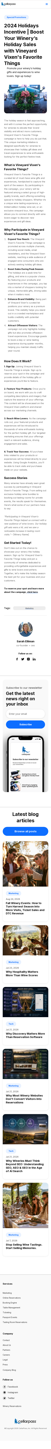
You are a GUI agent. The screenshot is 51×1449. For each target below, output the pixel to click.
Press (5, 1364)
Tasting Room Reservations (15, 1322)
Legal (5, 1360)
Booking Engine (10, 1303)
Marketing (7, 1293)
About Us (7, 1345)
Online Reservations (12, 1298)
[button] (47, 4)
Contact (6, 1340)
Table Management (11, 1307)
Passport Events (10, 1317)
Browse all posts (26, 831)
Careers (6, 1355)
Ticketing (7, 1312)
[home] (8, 3)
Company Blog (9, 1370)
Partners (6, 1350)
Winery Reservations (12, 1406)
